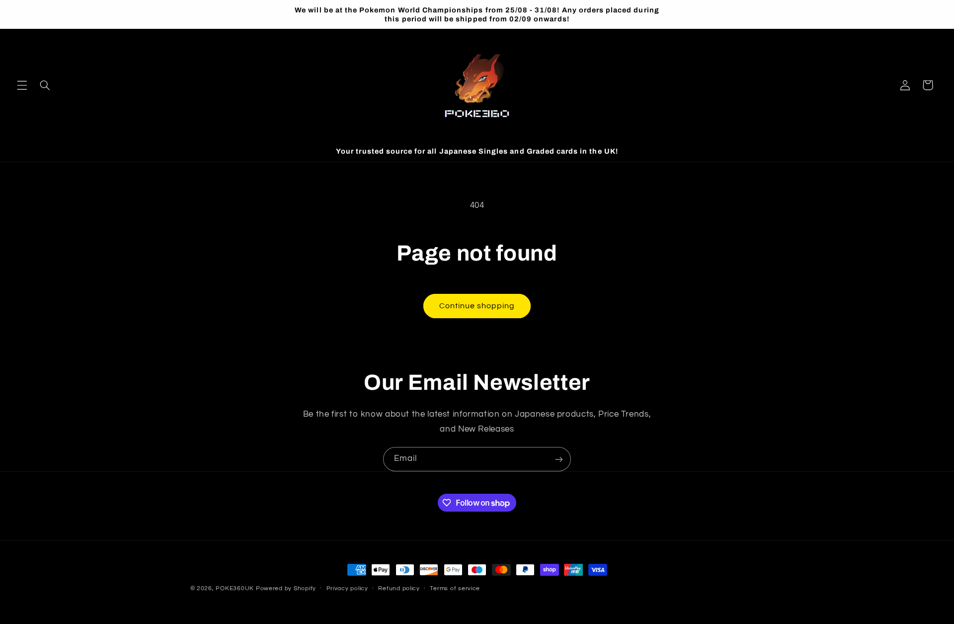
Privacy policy (347, 589)
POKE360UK (235, 588)
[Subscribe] (559, 459)
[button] (21, 85)
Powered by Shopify (286, 588)
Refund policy (399, 589)
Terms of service (455, 589)
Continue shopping (477, 306)
